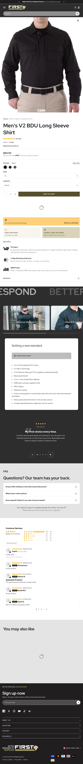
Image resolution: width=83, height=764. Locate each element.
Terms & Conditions (7, 759)
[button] (8, 139)
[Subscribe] (78, 702)
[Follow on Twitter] (9, 711)
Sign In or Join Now (71, 223)
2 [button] (38, 609)
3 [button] (41, 609)
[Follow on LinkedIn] (29, 711)
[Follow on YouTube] (19, 711)
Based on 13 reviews (13, 534)
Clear (73, 14)
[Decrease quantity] (6, 194)
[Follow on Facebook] (3, 711)
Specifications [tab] (24, 356)
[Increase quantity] (15, 194)
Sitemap (25, 759)
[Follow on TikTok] (24, 711)
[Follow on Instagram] (14, 711)
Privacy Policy (18, 759)
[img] (17, 549)
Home (5, 119)
